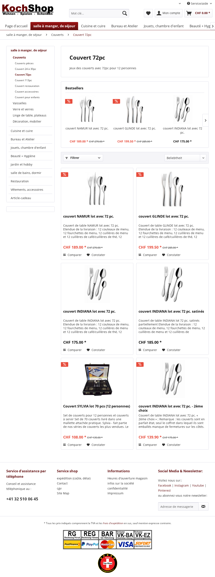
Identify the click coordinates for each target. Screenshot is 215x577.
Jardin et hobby (21, 164)
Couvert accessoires (27, 91)
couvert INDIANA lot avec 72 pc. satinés (171, 311)
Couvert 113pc (23, 80)
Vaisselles (19, 103)
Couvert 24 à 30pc (25, 69)
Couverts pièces (24, 63)
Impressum (115, 493)
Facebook (164, 485)
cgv (59, 488)
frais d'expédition (113, 523)
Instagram (181, 485)
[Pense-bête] (148, 13)
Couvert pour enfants (27, 97)
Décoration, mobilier (27, 121)
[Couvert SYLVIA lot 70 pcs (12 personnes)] (97, 379)
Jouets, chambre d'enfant (28, 148)
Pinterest (164, 490)
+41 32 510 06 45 (22, 499)
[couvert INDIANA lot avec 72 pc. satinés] (172, 284)
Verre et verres (23, 109)
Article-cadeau (21, 198)
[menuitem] (99, 13)
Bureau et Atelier (23, 139)
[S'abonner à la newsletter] (203, 506)
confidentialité (118, 488)
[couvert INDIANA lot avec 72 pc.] (182, 109)
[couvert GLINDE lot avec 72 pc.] (134, 109)
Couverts (19, 57)
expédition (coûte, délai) (73, 478)
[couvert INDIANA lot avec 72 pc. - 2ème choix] (172, 379)
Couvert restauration (27, 86)
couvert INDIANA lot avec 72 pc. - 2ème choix (171, 408)
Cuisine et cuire (22, 131)
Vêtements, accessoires (27, 190)
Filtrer (74, 158)
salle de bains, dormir (26, 173)
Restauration (20, 181)
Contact (62, 483)
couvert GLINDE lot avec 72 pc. (134, 128)
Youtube (198, 485)
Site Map (63, 493)
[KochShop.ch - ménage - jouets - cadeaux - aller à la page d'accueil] (27, 12)
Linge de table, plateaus (29, 115)
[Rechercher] (124, 13)
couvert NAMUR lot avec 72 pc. (87, 128)
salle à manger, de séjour (29, 50)
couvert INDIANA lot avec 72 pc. (182, 130)
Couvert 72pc (23, 74)
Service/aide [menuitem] (199, 3)
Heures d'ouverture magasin (128, 478)
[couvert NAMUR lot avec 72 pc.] (87, 109)
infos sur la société (121, 483)
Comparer (74, 255)
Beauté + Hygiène (23, 156)
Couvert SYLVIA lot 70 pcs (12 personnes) (96, 406)
